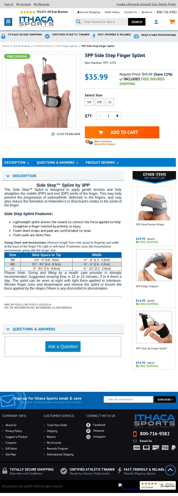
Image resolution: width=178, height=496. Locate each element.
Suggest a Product (16, 437)
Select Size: (94, 95)
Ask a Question (63, 346)
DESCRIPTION (20, 175)
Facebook (99, 425)
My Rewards (41, 4)
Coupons (10, 443)
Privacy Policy (13, 431)
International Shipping (60, 454)
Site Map (10, 454)
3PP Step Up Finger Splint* (151, 348)
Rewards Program (57, 448)
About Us (147, 12)
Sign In (8, 4)
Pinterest (98, 430)
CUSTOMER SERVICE (59, 416)
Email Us (145, 441)
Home (5, 46)
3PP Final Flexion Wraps (150, 224)
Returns (51, 437)
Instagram (99, 436)
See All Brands (21, 46)
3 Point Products (43, 46)
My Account (23, 4)
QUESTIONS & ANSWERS (30, 328)
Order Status (112, 12)
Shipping (52, 431)
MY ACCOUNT (153, 22)
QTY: (89, 115)
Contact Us (130, 12)
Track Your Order (57, 425)
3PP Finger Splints (67, 46)
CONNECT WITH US (100, 416)
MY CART (169, 21)
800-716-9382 (167, 12)
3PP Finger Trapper (147, 286)
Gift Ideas (11, 448)
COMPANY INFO (14, 416)
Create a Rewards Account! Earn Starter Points (146, 4)
